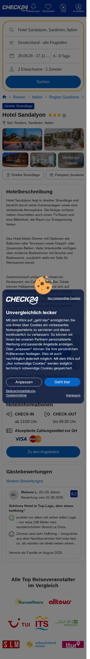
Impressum (73, 395)
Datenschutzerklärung (20, 391)
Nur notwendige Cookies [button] (64, 298)
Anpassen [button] (24, 382)
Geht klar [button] (62, 382)
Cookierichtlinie (16, 395)
